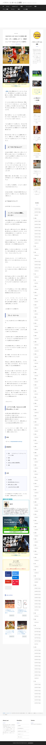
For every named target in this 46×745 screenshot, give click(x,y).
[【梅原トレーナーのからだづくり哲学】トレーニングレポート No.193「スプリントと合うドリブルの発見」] (37, 109)
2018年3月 (36, 600)
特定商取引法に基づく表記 (22, 731)
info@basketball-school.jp (16, 441)
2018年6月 (36, 591)
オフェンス (24, 615)
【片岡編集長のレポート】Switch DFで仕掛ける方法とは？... (22, 611)
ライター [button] (13, 9)
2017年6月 (36, 637)
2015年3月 (36, 687)
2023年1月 (36, 267)
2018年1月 (36, 606)
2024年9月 (36, 212)
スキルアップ (13, 44)
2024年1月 (36, 240)
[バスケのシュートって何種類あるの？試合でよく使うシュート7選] (37, 164)
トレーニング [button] (28, 6)
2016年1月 (36, 675)
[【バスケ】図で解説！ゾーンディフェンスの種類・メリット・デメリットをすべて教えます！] (37, 182)
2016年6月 (36, 659)
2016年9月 (36, 653)
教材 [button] (19, 9)
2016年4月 (36, 665)
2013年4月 (36, 703)
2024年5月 (36, 227)
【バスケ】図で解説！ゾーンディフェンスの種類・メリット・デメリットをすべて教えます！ (37, 191)
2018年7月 (36, 588)
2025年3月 (36, 209)
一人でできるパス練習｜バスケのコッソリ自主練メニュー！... (9, 632)
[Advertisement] (23, 19)
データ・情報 (5, 9)
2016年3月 (36, 668)
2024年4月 (36, 230)
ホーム (7, 6)
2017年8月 (36, 631)
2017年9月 (36, 628)
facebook (8, 574)
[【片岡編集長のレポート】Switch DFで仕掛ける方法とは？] (22, 604)
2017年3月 (36, 650)
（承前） (7, 91)
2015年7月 (36, 684)
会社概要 (19, 725)
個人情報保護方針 (20, 728)
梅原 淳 (19, 44)
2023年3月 (36, 261)
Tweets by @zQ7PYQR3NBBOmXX (36, 724)
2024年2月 (36, 236)
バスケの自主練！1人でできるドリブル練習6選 (37, 155)
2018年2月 (36, 603)
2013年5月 (36, 699)
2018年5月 (36, 594)
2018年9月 (36, 579)
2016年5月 (36, 662)
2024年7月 (36, 221)
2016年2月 (36, 672)
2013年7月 (36, 696)
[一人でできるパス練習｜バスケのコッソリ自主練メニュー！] (10, 625)
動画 (35, 6)
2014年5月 (36, 693)
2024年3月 (36, 233)
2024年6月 (36, 224)
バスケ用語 (25, 9)
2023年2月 (36, 264)
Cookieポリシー (20, 734)
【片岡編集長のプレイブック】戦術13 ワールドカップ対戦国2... (21, 632)
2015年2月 (36, 690)
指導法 (17, 44)
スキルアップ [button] (14, 6)
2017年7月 (36, 634)
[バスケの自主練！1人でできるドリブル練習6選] (37, 148)
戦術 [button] (21, 6)
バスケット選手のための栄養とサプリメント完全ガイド (16, 568)
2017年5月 (36, 641)
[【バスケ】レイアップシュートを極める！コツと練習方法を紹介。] (37, 130)
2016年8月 (36, 656)
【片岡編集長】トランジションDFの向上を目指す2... (9, 611)
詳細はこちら (17, 85)
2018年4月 (36, 597)
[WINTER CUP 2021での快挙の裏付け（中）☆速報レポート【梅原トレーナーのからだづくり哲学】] (16, 55)
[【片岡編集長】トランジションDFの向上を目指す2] (10, 604)
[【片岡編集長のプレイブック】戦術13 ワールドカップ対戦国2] (22, 625)
